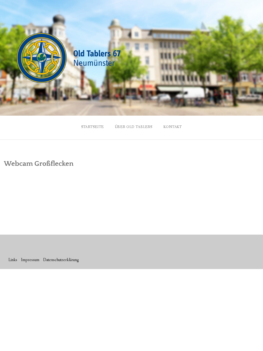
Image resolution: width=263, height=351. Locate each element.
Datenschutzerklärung (61, 260)
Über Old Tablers (133, 127)
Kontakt (172, 127)
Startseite (92, 127)
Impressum (30, 260)
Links (12, 260)
